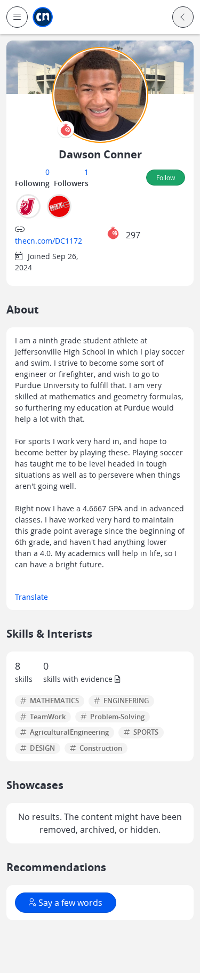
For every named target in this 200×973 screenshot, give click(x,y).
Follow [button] (165, 177)
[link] (42, 17)
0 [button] (47, 172)
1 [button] (86, 172)
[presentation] (66, 129)
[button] (17, 17)
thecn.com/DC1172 (48, 241)
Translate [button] (31, 597)
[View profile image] (100, 94)
